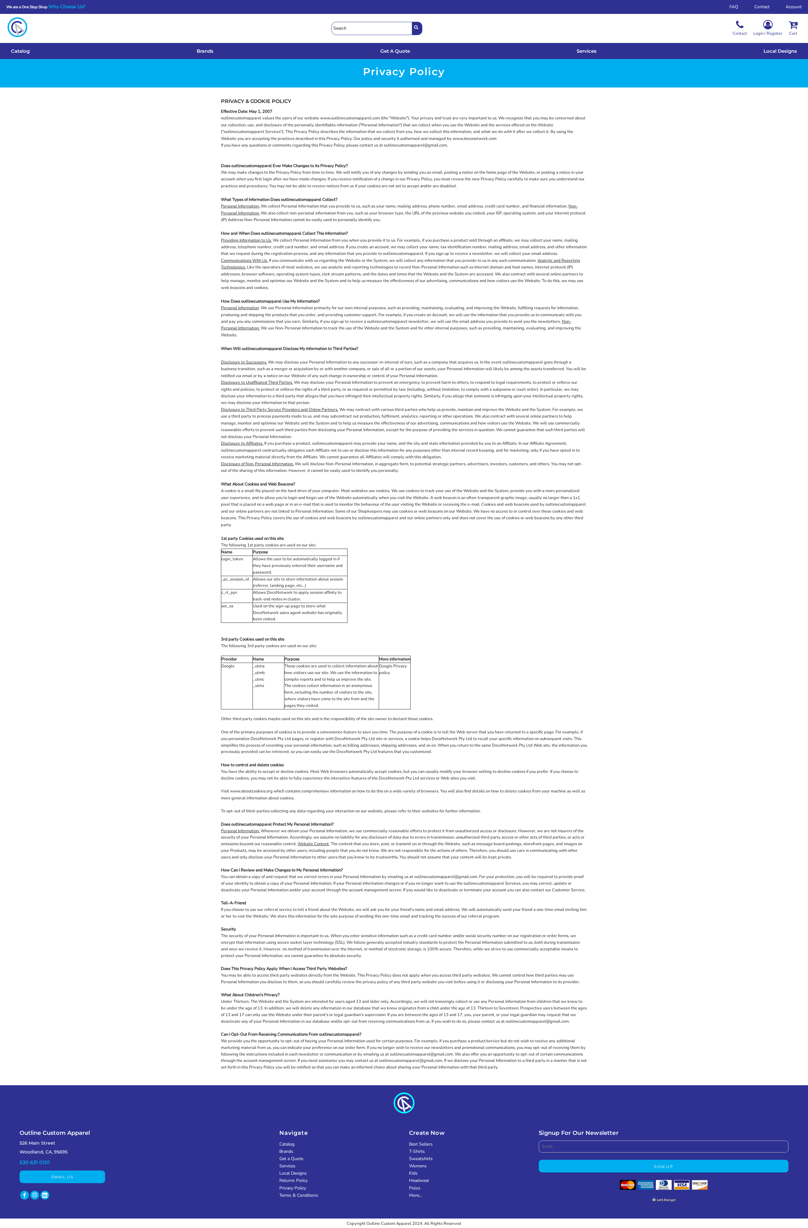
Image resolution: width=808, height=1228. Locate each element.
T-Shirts (417, 1151)
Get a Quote (291, 1159)
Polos (414, 1188)
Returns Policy (293, 1180)
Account (794, 7)
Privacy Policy (292, 1188)
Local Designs (293, 1173)
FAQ (733, 7)
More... (415, 1195)
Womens (418, 1166)
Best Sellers (421, 1144)
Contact (761, 7)
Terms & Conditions (298, 1195)
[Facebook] (24, 1195)
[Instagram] (34, 1195)
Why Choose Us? (68, 6)
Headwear (419, 1180)
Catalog (286, 1144)
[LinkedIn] (44, 1195)
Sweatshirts (421, 1159)
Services (287, 1166)
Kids (413, 1173)
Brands (286, 1151)
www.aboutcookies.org (251, 791)
